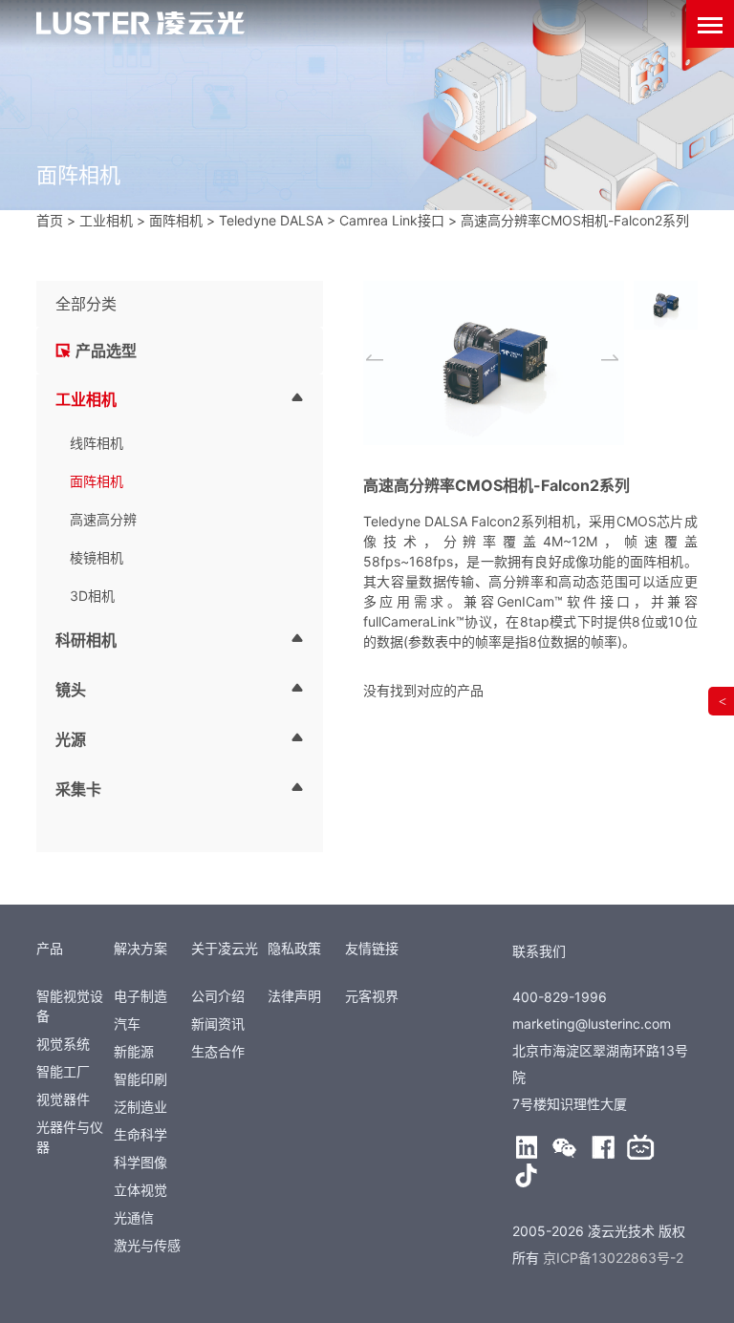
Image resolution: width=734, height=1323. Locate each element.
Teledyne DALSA (271, 220)
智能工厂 (63, 1071)
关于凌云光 (224, 948)
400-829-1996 (559, 997)
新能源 (134, 1051)
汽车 (127, 1023)
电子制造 (140, 996)
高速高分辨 (103, 519)
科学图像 (140, 1162)
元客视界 (372, 996)
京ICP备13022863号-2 (613, 1257)
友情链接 (372, 948)
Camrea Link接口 (391, 220)
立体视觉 (140, 1190)
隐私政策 (294, 948)
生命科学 (140, 1134)
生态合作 (218, 1051)
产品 (49, 948)
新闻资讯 (218, 1023)
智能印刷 (140, 1079)
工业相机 (106, 220)
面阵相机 (176, 220)
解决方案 (140, 948)
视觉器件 (63, 1099)
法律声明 (294, 996)
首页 (49, 220)
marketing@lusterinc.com (591, 1023)
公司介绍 (218, 996)
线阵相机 (96, 443)
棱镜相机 (96, 557)
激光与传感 (147, 1245)
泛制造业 (140, 1107)
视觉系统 (63, 1043)
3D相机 (92, 595)
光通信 (134, 1217)
